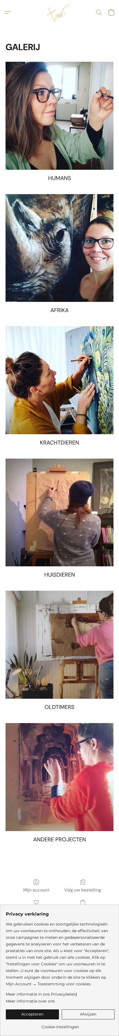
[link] (60, 1024)
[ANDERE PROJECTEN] (59, 777)
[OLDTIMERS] (59, 645)
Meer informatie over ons (30, 1001)
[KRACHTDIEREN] (59, 380)
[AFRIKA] (59, 248)
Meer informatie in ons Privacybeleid (41, 994)
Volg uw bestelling (82, 890)
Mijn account (36, 890)
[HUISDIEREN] (59, 513)
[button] (59, 12)
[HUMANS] (59, 116)
